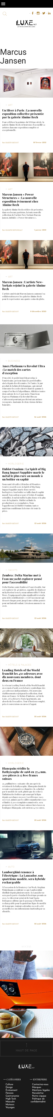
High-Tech (11, 1099)
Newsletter (38, 1093)
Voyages (10, 1107)
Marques (36, 1087)
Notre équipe (39, 1096)
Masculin (10, 1102)
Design (9, 1087)
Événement (11, 1090)
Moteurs (10, 1104)
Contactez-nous (40, 1084)
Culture (9, 1084)
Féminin (9, 1093)
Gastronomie (12, 1096)
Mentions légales (41, 1090)
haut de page (26, 1050)
